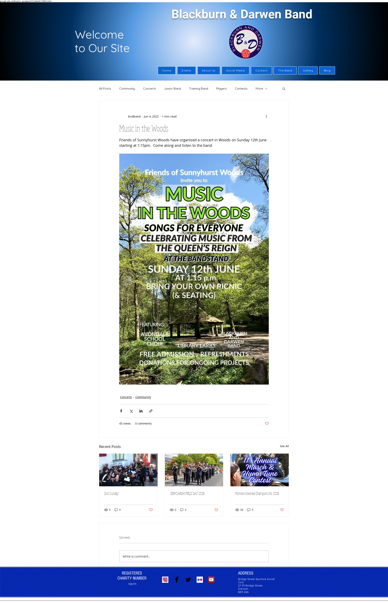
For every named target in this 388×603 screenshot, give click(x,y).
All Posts (105, 88)
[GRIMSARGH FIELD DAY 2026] (194, 470)
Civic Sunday (111, 493)
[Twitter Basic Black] (188, 580)
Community (127, 88)
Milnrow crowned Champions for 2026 (257, 493)
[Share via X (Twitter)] (131, 411)
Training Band (198, 88)
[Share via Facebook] (121, 411)
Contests (241, 88)
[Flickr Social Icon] (200, 580)
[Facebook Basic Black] (177, 580)
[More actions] (266, 116)
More (259, 88)
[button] (208, 70)
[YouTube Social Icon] (211, 580)
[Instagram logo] (165, 580)
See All (284, 446)
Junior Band (172, 88)
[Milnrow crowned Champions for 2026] (259, 470)
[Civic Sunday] (128, 470)
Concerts (149, 88)
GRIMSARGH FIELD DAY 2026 (188, 493)
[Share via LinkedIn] (141, 411)
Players (221, 88)
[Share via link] (151, 411)
